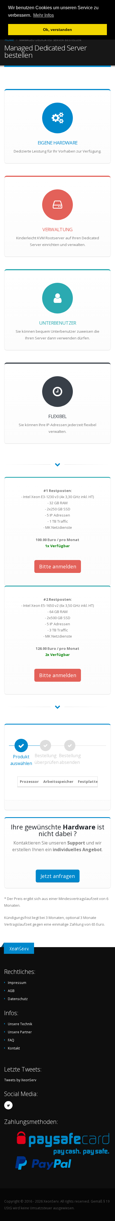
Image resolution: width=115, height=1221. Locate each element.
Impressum (17, 982)
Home (9, 40)
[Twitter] (8, 1105)
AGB (11, 990)
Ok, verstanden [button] (57, 29)
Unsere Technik (20, 1024)
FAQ (11, 1040)
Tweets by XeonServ (20, 1080)
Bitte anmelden (57, 566)
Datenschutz (18, 998)
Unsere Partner (20, 1032)
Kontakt (14, 1048)
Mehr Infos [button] (43, 15)
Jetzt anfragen (57, 876)
